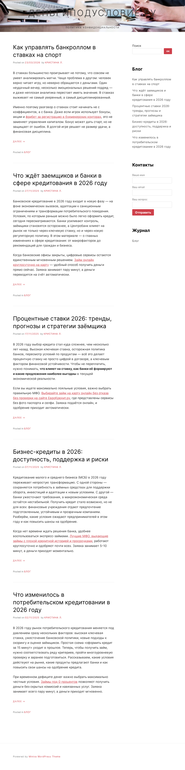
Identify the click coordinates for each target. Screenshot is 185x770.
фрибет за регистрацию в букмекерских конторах (63, 117)
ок (167, 51)
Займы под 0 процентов (59, 682)
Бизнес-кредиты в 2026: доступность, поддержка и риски (151, 126)
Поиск (136, 45)
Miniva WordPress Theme (44, 756)
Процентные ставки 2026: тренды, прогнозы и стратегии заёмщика (151, 110)
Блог (27, 152)
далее (17, 141)
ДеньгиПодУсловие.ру (92, 13)
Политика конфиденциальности (92, 27)
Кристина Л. (54, 62)
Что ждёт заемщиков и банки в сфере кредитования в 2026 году (151, 95)
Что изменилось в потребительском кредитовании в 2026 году (61, 602)
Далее (17, 417)
